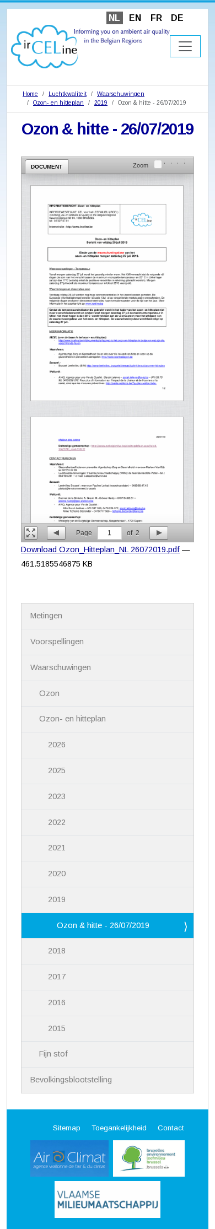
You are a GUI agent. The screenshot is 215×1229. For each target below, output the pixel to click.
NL (114, 18)
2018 (57, 950)
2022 (57, 822)
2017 (57, 976)
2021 (57, 847)
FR (156, 18)
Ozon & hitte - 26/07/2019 (103, 925)
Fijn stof (53, 1053)
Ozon (49, 693)
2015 (57, 1028)
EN (135, 18)
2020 (57, 873)
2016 (57, 1002)
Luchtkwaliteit (68, 93)
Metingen (46, 615)
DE (177, 18)
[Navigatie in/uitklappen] (185, 46)
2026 (57, 744)
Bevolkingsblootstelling (71, 1079)
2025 (57, 770)
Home (30, 93)
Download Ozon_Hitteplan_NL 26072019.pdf (100, 549)
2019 (101, 102)
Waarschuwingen (120, 93)
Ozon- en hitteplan (58, 102)
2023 (57, 796)
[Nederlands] (90, 46)
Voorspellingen (57, 641)
